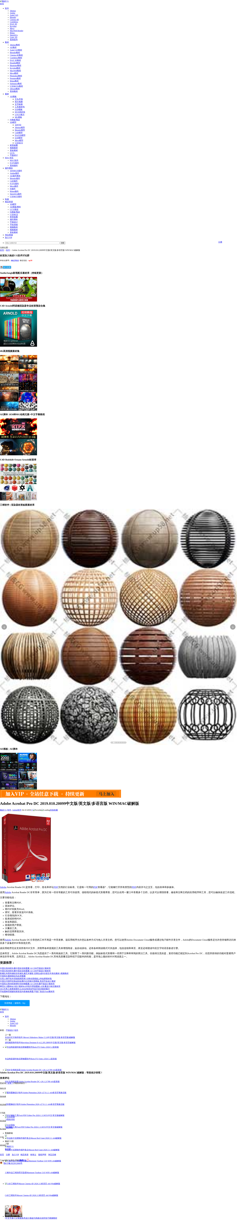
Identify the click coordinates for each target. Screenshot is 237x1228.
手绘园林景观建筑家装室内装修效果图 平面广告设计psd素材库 (27, 991)
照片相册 (19, 102)
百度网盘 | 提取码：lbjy (14, 1003)
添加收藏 (54, 810)
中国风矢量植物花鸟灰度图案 (13, 976)
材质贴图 (14, 145)
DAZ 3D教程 (15, 60)
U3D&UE (19, 143)
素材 (7, 94)
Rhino (12, 33)
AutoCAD (14, 15)
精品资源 (9, 202)
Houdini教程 (15, 63)
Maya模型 (19, 140)
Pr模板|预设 (15, 120)
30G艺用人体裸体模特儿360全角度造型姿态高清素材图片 (25, 989)
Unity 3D (13, 37)
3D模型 (13, 122)
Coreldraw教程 (16, 58)
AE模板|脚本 (15, 207)
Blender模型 (20, 130)
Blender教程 (15, 53)
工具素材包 (20, 107)
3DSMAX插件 (16, 171)
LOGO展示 (19, 115)
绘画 (7, 199)
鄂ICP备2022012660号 (12, 1163)
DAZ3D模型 (20, 135)
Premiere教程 (15, 78)
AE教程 (13, 47)
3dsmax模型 (20, 127)
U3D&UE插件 (16, 196)
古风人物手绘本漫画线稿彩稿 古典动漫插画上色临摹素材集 (26, 979)
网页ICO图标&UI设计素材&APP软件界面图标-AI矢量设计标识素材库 (30, 986)
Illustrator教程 (15, 65)
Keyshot (13, 26)
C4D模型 (19, 133)
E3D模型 (18, 138)
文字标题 (19, 104)
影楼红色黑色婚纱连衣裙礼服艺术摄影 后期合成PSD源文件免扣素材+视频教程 (34, 973)
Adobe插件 (14, 173)
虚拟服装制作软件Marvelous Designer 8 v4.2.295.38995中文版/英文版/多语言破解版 (40, 1042)
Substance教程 (16, 84)
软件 (7, 8)
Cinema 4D (14, 20)
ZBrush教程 (15, 89)
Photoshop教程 (16, 76)
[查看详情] (118, 627)
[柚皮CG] (4, 1)
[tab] (112, 742)
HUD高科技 (20, 112)
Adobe (12, 13)
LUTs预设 (14, 209)
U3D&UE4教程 (16, 86)
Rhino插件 (14, 191)
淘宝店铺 (52, 1155)
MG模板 (18, 117)
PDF (56, 887)
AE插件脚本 (15, 176)
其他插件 (14, 165)
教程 (7, 42)
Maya (12, 28)
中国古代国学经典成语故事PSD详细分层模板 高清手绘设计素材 (28, 981)
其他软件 (14, 40)
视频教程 (14, 227)
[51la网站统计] (28, 1160)
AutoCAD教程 (16, 50)
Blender (13, 17)
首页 (2, 4)
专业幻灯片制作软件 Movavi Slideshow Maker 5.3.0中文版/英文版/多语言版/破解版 (40, 1037)
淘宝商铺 (9, 235)
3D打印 (18, 125)
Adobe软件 (16, 810)
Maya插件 (14, 186)
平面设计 (14, 155)
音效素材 (14, 150)
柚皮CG (3, 810)
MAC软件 (14, 160)
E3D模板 (18, 109)
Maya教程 (14, 73)
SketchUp (14, 35)
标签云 (33, 1155)
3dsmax (13, 11)
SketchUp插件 (16, 194)
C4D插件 (14, 181)
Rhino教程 (14, 81)
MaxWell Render (16, 31)
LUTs (12, 153)
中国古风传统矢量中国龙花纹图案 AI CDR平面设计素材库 (25, 968)
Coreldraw (14, 22)
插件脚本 (9, 168)
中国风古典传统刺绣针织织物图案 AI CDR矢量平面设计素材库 (27, 984)
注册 (220, 242)
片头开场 (19, 99)
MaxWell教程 (15, 71)
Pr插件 (13, 189)
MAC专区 (9, 158)
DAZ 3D (13, 24)
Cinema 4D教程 (16, 55)
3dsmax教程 (15, 45)
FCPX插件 (14, 163)
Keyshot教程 (15, 68)
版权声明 (42, 1155)
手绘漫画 (14, 225)
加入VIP (8, 237)
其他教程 (14, 91)
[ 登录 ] (9, 1083)
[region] (118, 627)
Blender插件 (15, 178)
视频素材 (14, 148)
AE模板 (13, 96)
